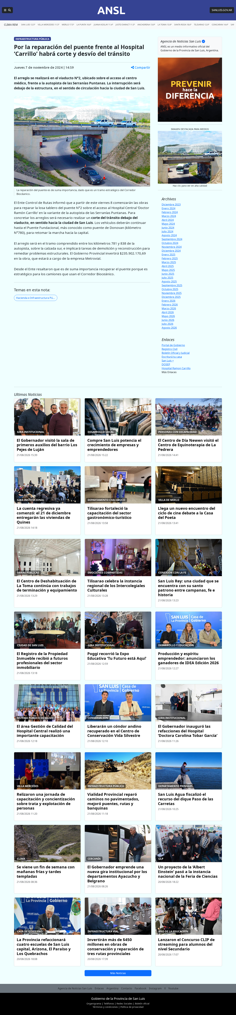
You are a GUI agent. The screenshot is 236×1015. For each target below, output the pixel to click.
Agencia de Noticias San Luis (75, 988)
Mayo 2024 (168, 224)
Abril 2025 (168, 266)
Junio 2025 (168, 274)
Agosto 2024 (169, 235)
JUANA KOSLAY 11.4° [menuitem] (103, 24)
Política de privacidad (132, 1006)
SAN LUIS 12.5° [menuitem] (28, 24)
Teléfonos (109, 1003)
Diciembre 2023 (171, 204)
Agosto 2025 (169, 281)
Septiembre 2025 (172, 285)
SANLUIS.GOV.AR (222, 10)
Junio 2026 (168, 320)
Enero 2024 (168, 208)
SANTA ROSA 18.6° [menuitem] (182, 24)
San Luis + (168, 360)
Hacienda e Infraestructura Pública (36, 298)
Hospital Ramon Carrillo (176, 368)
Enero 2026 (168, 301)
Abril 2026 (168, 312)
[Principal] (7, 10)
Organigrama (94, 1003)
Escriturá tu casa (172, 356)
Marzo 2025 (169, 262)
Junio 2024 (168, 227)
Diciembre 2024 (171, 250)
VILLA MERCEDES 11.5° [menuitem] (48, 24)
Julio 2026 (167, 324)
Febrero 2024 (170, 212)
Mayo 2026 (168, 316)
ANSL (111, 10)
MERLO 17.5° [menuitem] (68, 24)
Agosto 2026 (169, 327)
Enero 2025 (168, 254)
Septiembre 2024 (172, 239)
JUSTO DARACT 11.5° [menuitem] (125, 24)
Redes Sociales (124, 1003)
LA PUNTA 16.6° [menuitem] (84, 24)
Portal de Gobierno (173, 345)
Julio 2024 (167, 231)
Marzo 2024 (169, 216)
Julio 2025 (167, 277)
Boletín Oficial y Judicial (176, 353)
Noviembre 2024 (172, 247)
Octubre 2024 (170, 243)
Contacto (126, 988)
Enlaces (99, 988)
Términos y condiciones (105, 1006)
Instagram (155, 988)
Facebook (140, 988)
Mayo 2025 (168, 270)
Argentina (112, 988)
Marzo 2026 (169, 308)
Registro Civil (169, 349)
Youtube (173, 988)
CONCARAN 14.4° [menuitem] (220, 24)
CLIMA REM (11, 24)
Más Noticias (118, 973)
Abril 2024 (168, 220)
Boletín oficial (142, 1003)
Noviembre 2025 (172, 293)
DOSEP (166, 364)
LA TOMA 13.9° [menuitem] (165, 24)
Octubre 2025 (170, 289)
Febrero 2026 (170, 304)
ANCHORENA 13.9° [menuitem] (146, 24)
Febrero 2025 (170, 258)
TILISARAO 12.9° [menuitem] (201, 24)
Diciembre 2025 (171, 297)
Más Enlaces (169, 372)
